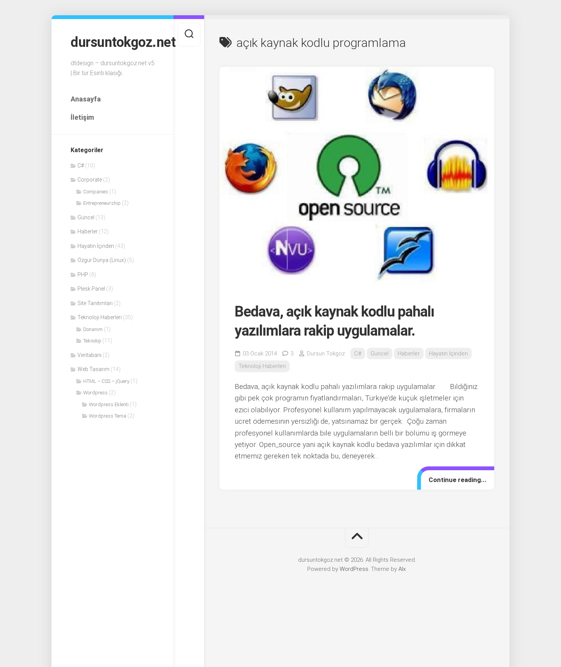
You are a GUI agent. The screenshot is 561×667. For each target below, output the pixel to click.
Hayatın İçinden (95, 246)
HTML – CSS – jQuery (106, 381)
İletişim (82, 117)
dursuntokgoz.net (113, 42)
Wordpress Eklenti (109, 404)
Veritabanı (89, 355)
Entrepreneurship (102, 203)
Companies (95, 191)
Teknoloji (92, 341)
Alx (402, 569)
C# (80, 165)
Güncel (85, 217)
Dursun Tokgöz (326, 353)
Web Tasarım (93, 369)
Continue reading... (458, 480)
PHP (82, 275)
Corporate (89, 180)
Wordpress (95, 392)
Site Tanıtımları (95, 303)
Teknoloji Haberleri (99, 317)
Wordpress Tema (107, 416)
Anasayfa (86, 99)
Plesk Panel (91, 289)
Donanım (93, 329)
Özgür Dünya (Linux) (101, 260)
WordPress (354, 569)
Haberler (87, 231)
